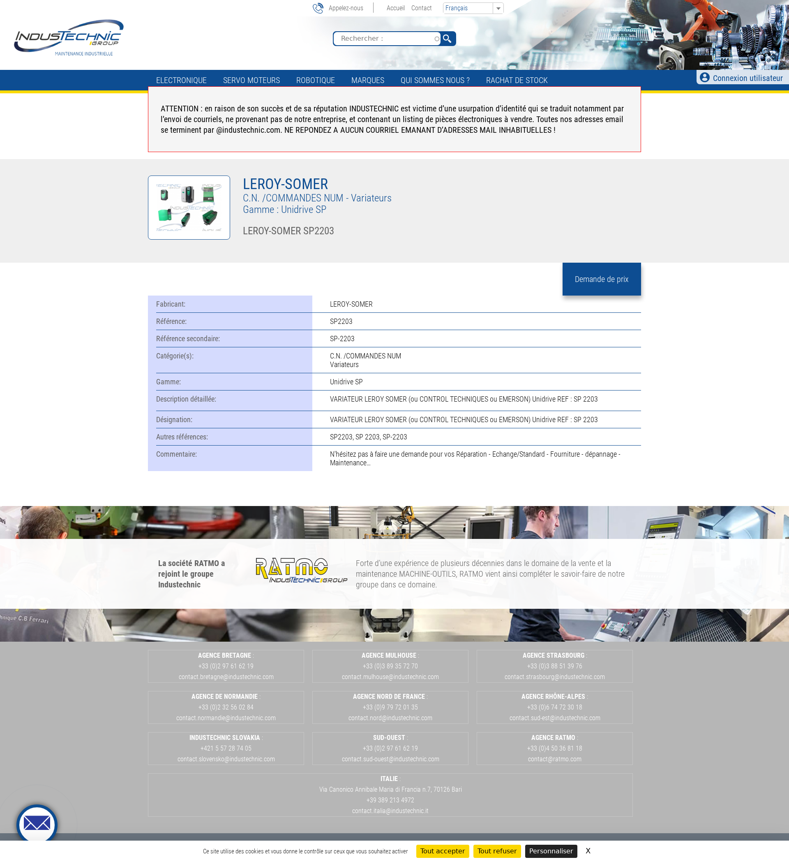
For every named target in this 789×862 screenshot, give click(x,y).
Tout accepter (442, 851)
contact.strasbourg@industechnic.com (555, 677)
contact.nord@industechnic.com (390, 718)
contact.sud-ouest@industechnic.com (390, 759)
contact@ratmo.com (554, 759)
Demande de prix (602, 279)
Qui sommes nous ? (435, 80)
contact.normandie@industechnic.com (226, 718)
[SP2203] (189, 237)
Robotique (315, 80)
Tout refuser (497, 851)
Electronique (181, 80)
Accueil (396, 8)
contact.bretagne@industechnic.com (226, 677)
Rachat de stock (517, 80)
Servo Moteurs (251, 80)
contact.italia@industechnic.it (390, 811)
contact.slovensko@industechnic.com (226, 759)
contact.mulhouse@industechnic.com (390, 677)
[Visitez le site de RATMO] (302, 580)
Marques (367, 80)
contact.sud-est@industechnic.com (555, 718)
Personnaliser (551, 851)
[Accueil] (68, 37)
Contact (421, 8)
